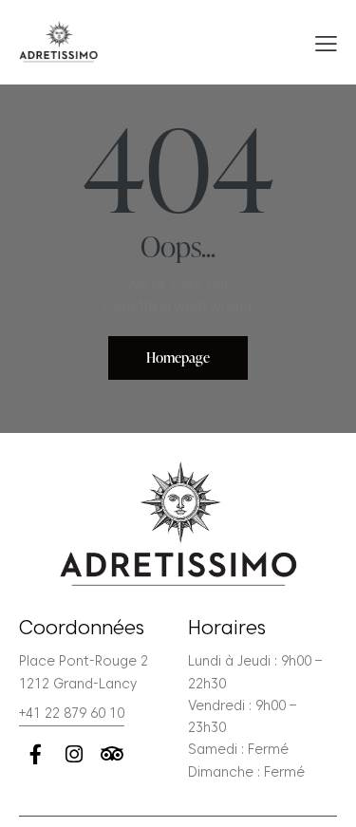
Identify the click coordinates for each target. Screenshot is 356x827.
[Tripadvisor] (111, 754)
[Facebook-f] (35, 754)
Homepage (178, 357)
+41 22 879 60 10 (71, 713)
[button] (326, 42)
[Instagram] (73, 754)
